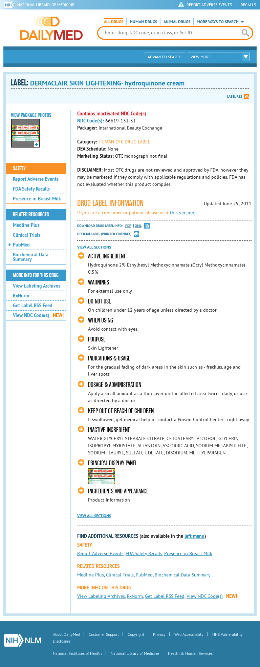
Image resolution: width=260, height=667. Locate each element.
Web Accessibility (188, 634)
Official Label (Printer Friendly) (104, 234)
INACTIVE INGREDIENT (109, 430)
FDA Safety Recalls (31, 189)
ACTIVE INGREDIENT (107, 256)
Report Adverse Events (36, 179)
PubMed (21, 245)
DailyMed (51, 28)
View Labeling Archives (36, 286)
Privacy (159, 634)
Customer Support (104, 634)
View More (201, 56)
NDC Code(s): (90, 121)
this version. (182, 213)
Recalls (248, 4)
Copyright (136, 634)
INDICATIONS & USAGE (109, 358)
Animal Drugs (177, 21)
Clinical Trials (26, 235)
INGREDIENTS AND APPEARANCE (118, 491)
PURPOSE (97, 339)
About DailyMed (66, 634)
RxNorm (21, 296)
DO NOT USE (99, 301)
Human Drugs (143, 21)
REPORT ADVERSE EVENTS (209, 4)
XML (138, 226)
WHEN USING (100, 320)
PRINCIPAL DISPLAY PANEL (112, 463)
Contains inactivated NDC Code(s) (111, 114)
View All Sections (94, 247)
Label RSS (234, 96)
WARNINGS (98, 282)
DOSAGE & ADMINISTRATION (114, 385)
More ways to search (218, 21)
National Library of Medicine (45, 4)
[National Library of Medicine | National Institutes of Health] (22, 640)
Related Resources (31, 214)
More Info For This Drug (36, 275)
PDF (128, 226)
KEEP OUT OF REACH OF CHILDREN (121, 411)
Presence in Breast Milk (37, 199)
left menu (194, 536)
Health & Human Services (190, 653)
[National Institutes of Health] (10, 4)
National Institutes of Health (77, 653)
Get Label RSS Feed (32, 305)
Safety (19, 168)
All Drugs (113, 21)
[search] (245, 33)
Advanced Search (164, 56)
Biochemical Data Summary (30, 257)
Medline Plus (26, 225)
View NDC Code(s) (38, 315)
